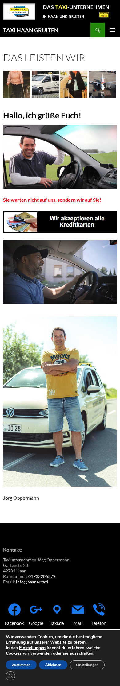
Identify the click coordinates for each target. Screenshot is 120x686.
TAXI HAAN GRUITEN (30, 30)
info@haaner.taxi (32, 581)
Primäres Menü (112, 30)
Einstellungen (32, 648)
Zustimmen (21, 664)
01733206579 (41, 576)
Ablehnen (53, 664)
